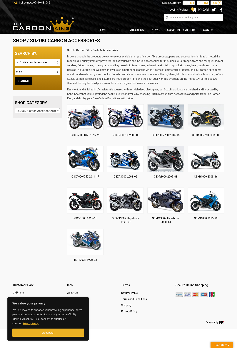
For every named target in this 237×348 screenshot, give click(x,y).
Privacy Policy (31, 323)
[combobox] (37, 110)
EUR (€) (216, 3)
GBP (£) (189, 3)
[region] (48, 319)
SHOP (19, 40)
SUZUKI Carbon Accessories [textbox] (36, 111)
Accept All (48, 332)
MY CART (200, 9)
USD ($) (203, 3)
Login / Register (179, 9)
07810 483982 (41, 2)
